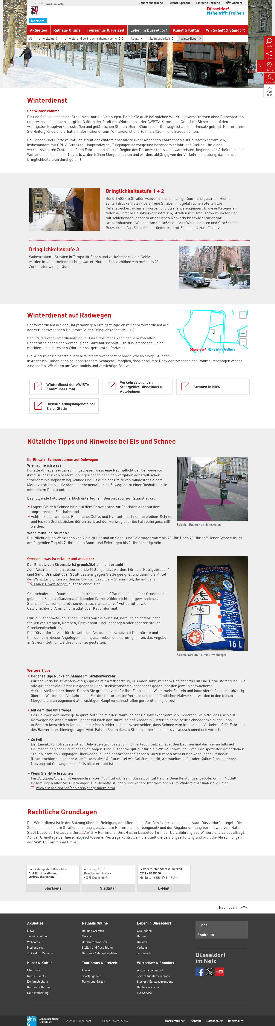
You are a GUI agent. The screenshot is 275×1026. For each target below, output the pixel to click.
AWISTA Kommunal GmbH (106, 832)
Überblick (33, 970)
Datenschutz (214, 1021)
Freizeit (86, 970)
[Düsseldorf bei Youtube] (219, 972)
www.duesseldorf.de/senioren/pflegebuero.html (75, 787)
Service (86, 936)
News (31, 931)
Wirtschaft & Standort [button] (225, 30)
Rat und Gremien (93, 931)
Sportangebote (91, 976)
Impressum (235, 1021)
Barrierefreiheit (175, 1021)
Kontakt (196, 1021)
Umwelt (142, 942)
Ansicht (237, 3)
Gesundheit (144, 931)
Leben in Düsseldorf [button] (148, 30)
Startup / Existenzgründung (155, 981)
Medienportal (36, 947)
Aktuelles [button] (38, 30)
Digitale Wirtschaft (149, 987)
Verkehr (142, 947)
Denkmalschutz (37, 981)
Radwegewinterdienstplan (60, 337)
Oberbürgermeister (94, 942)
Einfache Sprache (208, 3)
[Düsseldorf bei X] (209, 972)
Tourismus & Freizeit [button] (105, 30)
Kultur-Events (36, 976)
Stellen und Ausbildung (97, 947)
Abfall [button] (135, 38)
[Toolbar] (260, 66)
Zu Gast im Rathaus (40, 953)
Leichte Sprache (180, 3)
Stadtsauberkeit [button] (159, 38)
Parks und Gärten (93, 981)
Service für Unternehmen (153, 976)
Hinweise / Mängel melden (99, 953)
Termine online (37, 936)
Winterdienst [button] (189, 39)
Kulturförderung (38, 993)
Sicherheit (143, 953)
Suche (202, 924)
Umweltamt (46, 38)
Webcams (33, 942)
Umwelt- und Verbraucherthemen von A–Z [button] (92, 38)
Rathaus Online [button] (67, 30)
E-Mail (163, 888)
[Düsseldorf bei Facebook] (199, 972)
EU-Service (144, 993)
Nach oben (228, 907)
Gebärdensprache (151, 3)
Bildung (142, 936)
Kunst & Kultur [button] (186, 30)
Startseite (53, 888)
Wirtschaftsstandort (150, 970)
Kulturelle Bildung (39, 987)
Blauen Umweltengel (50, 583)
